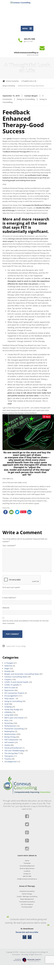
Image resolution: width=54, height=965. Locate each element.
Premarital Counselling (14, 728)
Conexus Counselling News (15, 677)
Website (6, 608)
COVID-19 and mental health (16, 682)
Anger (6, 668)
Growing (7, 707)
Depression (9, 690)
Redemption (9, 731)
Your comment (9, 545)
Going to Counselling (26, 99)
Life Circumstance (27, 904)
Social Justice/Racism (13, 748)
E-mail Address (9, 597)
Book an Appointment (27, 868)
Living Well (8, 715)
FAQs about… (9, 698)
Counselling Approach (27, 866)
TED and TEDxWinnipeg (14, 750)
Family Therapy (27, 894)
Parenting (8, 723)
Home (27, 860)
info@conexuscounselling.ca (27, 879)
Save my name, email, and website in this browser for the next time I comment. (26, 622)
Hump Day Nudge (11, 709)
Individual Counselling (27, 891)
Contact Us (27, 874)
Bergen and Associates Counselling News (21, 674)
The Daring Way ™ (12, 753)
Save (48, 416)
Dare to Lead (9, 687)
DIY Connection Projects (14, 693)
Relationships (10, 734)
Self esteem (9, 742)
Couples (7, 679)
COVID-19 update (11, 685)
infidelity (8, 712)
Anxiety (7, 671)
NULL (6, 720)
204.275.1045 (27, 876)
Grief (6, 704)
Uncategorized (10, 761)
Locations (27, 871)
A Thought (8, 663)
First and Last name (11, 587)
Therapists (8, 756)
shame (7, 745)
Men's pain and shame (14, 717)
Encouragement (11, 696)
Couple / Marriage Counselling (27, 896)
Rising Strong (10, 737)
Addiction (8, 666)
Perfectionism (10, 726)
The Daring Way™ (27, 907)
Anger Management (27, 899)
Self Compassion (11, 739)
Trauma (7, 759)
